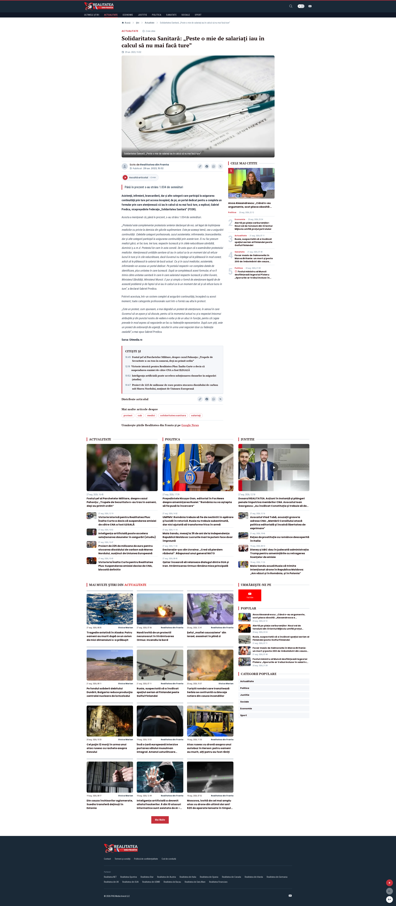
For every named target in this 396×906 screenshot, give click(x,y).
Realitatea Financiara (218, 882)
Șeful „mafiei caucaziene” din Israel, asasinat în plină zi (206, 634)
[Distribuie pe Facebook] (207, 166)
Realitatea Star (147, 877)
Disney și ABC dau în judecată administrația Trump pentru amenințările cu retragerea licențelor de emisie (279, 553)
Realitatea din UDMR (151, 882)
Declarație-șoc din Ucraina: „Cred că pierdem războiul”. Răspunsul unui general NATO (193, 551)
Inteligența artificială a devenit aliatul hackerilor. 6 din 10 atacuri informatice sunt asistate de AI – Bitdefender (159, 806)
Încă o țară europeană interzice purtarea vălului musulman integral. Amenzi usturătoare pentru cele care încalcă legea (157, 750)
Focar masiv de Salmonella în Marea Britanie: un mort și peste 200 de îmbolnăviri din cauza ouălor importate (254, 260)
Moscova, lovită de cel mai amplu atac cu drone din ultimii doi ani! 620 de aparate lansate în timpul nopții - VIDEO (209, 806)
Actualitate (149, 22)
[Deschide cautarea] (291, 6)
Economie (240, 219)
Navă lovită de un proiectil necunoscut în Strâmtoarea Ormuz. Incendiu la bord (155, 636)
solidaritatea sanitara (173, 415)
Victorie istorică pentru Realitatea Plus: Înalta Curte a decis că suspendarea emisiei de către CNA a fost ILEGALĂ (168, 368)
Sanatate (240, 252)
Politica (232, 212)
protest (128, 415)
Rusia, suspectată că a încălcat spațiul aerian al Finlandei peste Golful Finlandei (253, 242)
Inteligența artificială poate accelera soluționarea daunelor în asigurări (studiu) (174, 377)
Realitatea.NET (110, 877)
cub (140, 415)
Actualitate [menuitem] (111, 15)
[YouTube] (310, 6)
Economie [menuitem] (128, 15)
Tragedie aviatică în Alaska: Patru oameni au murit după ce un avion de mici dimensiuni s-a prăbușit (109, 636)
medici (151, 415)
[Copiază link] (200, 166)
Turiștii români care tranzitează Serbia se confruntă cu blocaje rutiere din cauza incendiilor (208, 692)
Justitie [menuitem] (142, 15)
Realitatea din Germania (277, 877)
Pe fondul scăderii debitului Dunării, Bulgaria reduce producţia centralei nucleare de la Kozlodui (110, 692)
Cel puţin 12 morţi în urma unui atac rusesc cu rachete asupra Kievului (107, 748)
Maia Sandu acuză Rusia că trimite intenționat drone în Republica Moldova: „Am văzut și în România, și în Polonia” (277, 569)
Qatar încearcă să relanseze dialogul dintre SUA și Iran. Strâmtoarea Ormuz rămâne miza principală (196, 564)
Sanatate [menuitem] (171, 15)
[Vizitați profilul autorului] (125, 166)
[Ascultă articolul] (389, 882)
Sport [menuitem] (198, 15)
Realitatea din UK (111, 882)
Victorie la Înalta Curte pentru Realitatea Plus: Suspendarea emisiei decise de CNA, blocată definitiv (125, 565)
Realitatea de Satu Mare (195, 882)
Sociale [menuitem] (185, 15)
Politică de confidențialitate (146, 859)
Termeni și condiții (122, 859)
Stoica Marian (125, 627)
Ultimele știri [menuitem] (91, 15)
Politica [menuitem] (156, 15)
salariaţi (196, 415)
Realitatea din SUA (130, 882)
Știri (137, 22)
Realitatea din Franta (154, 164)
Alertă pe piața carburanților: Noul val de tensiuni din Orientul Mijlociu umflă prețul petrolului (253, 226)
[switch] (301, 6)
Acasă (127, 22)
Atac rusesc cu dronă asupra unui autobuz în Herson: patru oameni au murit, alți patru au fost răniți (209, 748)
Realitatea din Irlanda (254, 877)
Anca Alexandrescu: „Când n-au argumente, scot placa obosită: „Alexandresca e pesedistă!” (249, 206)
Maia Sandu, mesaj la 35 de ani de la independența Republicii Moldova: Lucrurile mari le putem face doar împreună (198, 537)
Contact (107, 859)
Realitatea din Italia (188, 877)
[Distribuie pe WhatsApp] (213, 166)
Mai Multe (160, 819)
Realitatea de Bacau (172, 882)
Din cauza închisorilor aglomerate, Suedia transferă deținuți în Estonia (110, 804)
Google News (190, 425)
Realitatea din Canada (231, 877)
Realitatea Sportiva (128, 877)
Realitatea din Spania (209, 877)
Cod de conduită (169, 859)
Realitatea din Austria (166, 877)
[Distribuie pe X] (220, 166)
